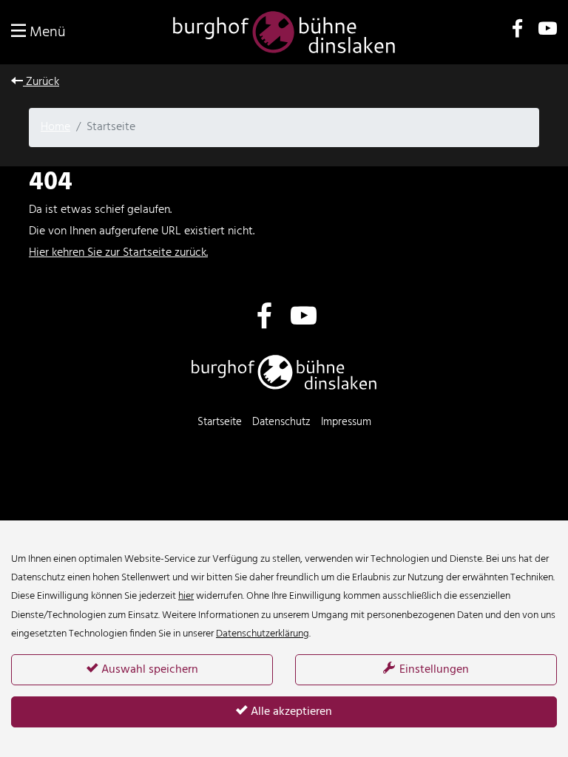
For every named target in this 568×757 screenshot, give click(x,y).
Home (55, 127)
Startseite (219, 422)
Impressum (346, 422)
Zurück (41, 82)
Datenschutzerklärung (262, 633)
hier (186, 596)
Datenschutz (281, 422)
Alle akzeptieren (290, 712)
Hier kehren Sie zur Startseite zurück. (118, 252)
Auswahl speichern (148, 669)
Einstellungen (432, 669)
